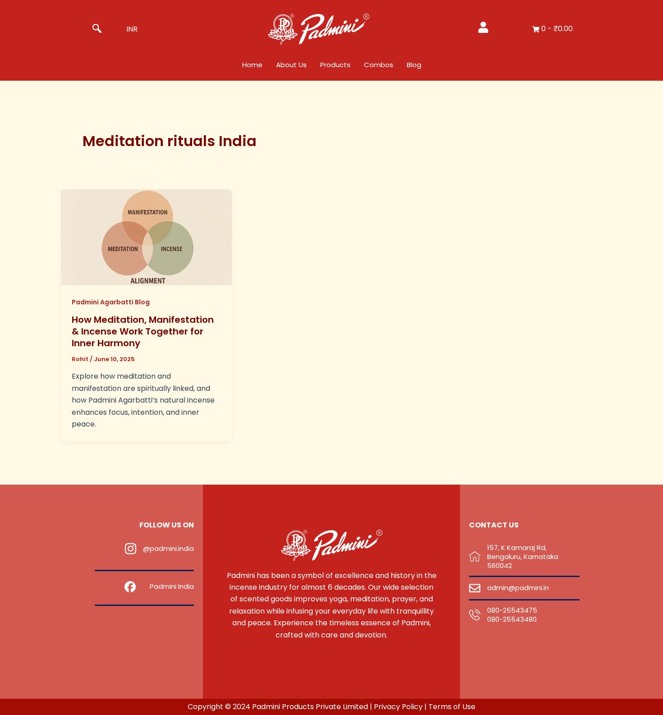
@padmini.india (168, 548)
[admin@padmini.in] (474, 588)
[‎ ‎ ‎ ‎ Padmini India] (130, 586)
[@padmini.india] (130, 549)
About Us (291, 64)
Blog (414, 64)
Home (252, 64)
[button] (97, 29)
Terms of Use (451, 706)
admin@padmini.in (518, 587)
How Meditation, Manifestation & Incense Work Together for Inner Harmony (143, 331)
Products (335, 64)
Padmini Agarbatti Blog (111, 302)
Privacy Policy (399, 706)
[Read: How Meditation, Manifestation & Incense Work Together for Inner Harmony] (146, 237)
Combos (378, 64)
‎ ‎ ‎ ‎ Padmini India (168, 586)
